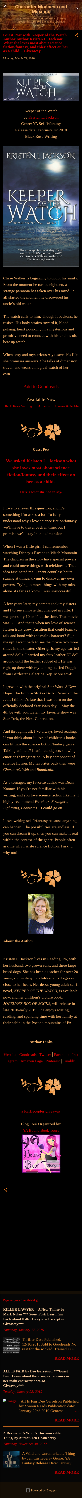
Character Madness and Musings (41, 9)
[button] (76, 36)
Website (10, 1054)
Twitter (45, 1054)
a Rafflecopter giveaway (41, 1111)
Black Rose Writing (18, 406)
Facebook (61, 1054)
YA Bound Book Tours (41, 1130)
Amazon (44, 406)
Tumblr (69, 1061)
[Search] (76, 8)
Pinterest (53, 1061)
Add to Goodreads (41, 386)
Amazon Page (31, 1061)
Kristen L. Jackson (43, 117)
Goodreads (28, 1054)
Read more (67, 1358)
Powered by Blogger (43, 1490)
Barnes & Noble (67, 406)
